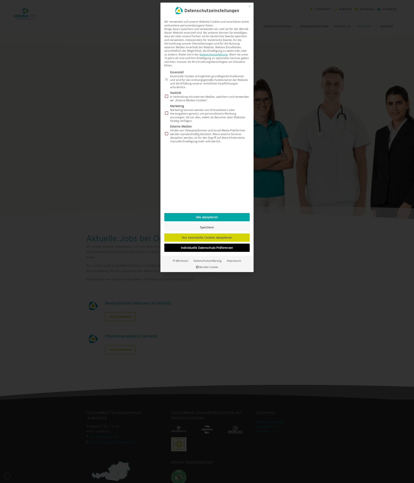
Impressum (234, 261)
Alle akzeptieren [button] (207, 217)
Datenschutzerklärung (214, 54)
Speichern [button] (207, 227)
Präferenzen (180, 261)
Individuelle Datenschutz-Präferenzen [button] (207, 248)
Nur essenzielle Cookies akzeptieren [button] (207, 237)
